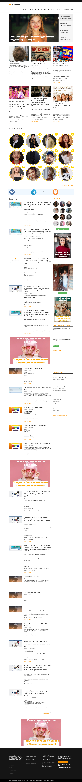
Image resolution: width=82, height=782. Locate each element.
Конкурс (58, 117)
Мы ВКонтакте (21, 192)
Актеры (11, 74)
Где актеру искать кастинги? (58, 408)
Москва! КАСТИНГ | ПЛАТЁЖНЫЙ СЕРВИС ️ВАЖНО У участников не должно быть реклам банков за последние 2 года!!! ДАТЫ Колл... (37, 261)
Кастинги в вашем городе (31, 756)
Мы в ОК (65, 192)
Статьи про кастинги (30, 766)
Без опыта (33, 76)
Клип (11, 119)
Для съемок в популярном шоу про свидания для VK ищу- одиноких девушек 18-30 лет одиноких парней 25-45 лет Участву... (37, 288)
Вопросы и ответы (13, 768)
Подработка (61, 78)
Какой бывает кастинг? (57, 403)
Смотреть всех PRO (67, 185)
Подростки (61, 119)
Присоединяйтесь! (63, 27)
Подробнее (69, 41)
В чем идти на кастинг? (57, 399)
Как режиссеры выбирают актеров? (59, 386)
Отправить (55, 345)
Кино (16, 72)
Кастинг (11, 72)
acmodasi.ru (31, 419)
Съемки (66, 78)
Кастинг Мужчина (29, 607)
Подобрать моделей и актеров (48, 756)
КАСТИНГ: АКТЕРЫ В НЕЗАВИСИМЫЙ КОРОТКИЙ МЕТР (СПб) (39, 63)
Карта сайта (12, 773)
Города (53, 9)
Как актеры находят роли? (58, 392)
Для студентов (44, 117)
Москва (20, 72)
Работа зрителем (56, 80)
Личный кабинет (68, 9)
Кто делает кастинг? (57, 401)
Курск (43, 659)
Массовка (55, 78)
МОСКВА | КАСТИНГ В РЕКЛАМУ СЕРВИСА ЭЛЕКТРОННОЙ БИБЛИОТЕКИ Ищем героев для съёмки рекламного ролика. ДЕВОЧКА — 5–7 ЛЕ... (37, 548)
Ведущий (46, 401)
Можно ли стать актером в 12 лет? (59, 397)
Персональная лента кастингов (32, 758)
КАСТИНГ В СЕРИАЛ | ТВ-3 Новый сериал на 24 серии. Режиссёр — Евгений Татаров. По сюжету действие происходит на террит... (37, 204)
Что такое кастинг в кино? (58, 383)
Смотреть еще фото (63, 292)
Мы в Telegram (43, 192)
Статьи (59, 9)
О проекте (11, 767)
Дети (54, 117)
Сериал (30, 221)
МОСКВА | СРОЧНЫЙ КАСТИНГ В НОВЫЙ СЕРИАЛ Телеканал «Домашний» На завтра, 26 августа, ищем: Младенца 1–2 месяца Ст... (37, 232)
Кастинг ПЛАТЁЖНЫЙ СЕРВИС (33, 368)
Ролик (33, 570)
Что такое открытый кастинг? (58, 379)
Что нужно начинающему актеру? (59, 390)
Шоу (32, 119)
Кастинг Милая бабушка (31, 577)
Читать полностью (12, 76)
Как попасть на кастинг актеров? (59, 388)
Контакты (52, 780)
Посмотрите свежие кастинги (65, 20)
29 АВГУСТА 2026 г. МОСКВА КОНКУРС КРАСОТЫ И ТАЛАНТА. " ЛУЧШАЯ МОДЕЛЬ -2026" (62, 104)
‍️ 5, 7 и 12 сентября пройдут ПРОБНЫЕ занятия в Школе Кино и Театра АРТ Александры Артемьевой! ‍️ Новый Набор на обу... (37, 643)
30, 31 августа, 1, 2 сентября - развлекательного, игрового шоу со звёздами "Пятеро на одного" (61, 64)
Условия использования (30, 780)
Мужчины (25, 72)
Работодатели (45, 9)
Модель (15, 119)
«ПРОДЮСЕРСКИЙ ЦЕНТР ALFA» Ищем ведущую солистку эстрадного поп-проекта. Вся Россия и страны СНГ (40, 102)
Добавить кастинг (63, 34)
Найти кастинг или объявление (32, 760)
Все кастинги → (47, 713)
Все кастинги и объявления (31, 755)
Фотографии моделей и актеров (48, 755)
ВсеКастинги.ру (16, 5)
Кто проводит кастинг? (57, 381)
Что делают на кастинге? (57, 405)
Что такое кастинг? (56, 410)
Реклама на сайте (13, 770)
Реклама (47, 331)
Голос (25, 683)
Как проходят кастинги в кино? (59, 375)
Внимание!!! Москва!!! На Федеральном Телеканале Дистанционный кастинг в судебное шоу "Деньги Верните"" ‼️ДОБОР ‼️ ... (37, 519)
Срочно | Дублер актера (16, 61)
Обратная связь (12, 771)
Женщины (20, 119)
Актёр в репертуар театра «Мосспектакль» (37, 443)
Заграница (46, 510)
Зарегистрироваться (62, 229)
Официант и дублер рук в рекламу (34, 407)
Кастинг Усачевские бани (32, 592)
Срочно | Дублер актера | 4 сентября (35, 425)
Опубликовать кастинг (30, 759)
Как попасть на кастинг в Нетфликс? (59, 377)
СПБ (32, 78)
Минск (39, 221)
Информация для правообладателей (42, 780)
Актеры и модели (34, 9)
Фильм (43, 76)
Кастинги (24, 9)
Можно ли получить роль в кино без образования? (62, 394)
